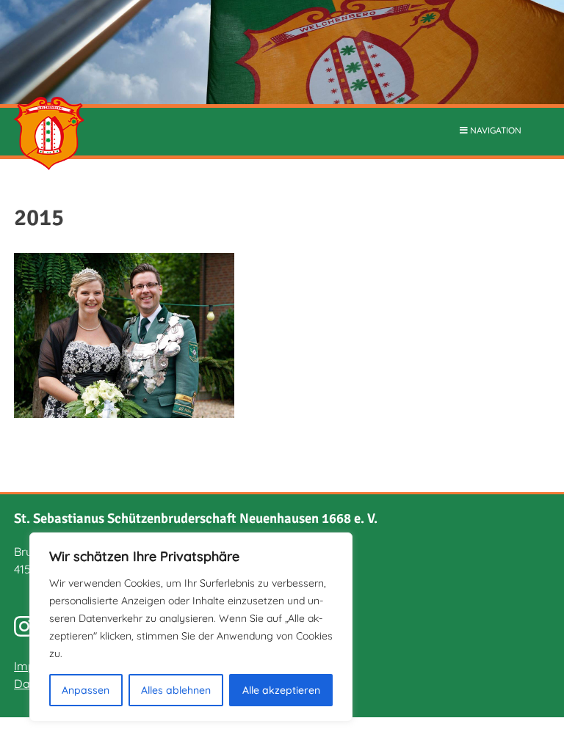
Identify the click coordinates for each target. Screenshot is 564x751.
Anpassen (85, 690)
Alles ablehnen (176, 690)
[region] (190, 627)
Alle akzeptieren (281, 690)
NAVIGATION (494, 130)
